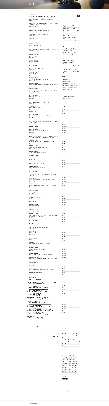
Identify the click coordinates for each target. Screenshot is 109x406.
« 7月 (65, 347)
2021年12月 (64, 228)
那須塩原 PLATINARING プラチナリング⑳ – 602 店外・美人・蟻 (42, 310)
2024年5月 (64, 166)
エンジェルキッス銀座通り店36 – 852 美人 (37, 283)
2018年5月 (64, 314)
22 (76, 341)
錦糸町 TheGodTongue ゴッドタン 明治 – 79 (38, 302)
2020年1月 (64, 276)
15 (76, 339)
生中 (66, 369)
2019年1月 (64, 302)
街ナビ (32, 4)
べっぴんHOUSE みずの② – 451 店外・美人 (38, 312)
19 (68, 341)
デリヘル (70, 357)
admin (36, 14)
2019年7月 (64, 289)
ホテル (74, 359)
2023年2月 (64, 198)
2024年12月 (64, 151)
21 (73, 341)
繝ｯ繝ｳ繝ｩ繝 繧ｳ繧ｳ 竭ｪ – (66, 81)
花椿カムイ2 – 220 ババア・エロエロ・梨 (37, 298)
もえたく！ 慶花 (65, 379)
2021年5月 (64, 242)
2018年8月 (64, 308)
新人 (69, 367)
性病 (63, 367)
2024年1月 (64, 175)
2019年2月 (64, 300)
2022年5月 (64, 217)
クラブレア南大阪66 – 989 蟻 (35, 305)
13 (70, 339)
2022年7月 (64, 213)
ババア (75, 357)
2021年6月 (64, 240)
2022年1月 (64, 225)
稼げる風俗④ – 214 (33, 280)
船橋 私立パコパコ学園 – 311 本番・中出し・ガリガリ (40, 306)
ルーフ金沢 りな (65, 378)
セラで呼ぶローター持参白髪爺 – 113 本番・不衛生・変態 (40, 299)
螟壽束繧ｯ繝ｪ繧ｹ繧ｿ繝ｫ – (66, 79)
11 (65, 339)
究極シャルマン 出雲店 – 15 (34, 301)
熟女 (63, 369)
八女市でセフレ (32, 274)
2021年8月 (64, 236)
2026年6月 (64, 113)
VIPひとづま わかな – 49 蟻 (34, 294)
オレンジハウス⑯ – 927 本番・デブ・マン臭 (38, 308)
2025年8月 (64, 134)
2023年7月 (64, 187)
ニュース (31, 325)
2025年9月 (64, 132)
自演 (63, 371)
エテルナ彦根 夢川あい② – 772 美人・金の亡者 (38, 289)
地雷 (73, 363)
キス (73, 355)
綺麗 (75, 369)
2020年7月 (64, 264)
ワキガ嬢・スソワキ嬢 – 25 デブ (35, 313)
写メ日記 (77, 361)
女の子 (63, 365)
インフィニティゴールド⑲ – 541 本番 (68, 54)
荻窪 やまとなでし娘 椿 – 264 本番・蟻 (69, 69)
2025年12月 (64, 126)
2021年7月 (64, 238)
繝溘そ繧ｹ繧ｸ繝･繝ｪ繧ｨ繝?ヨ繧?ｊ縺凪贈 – (69, 87)
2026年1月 (64, 124)
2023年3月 (64, 196)
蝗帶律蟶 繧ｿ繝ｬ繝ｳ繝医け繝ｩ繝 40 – (68, 89)
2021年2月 (64, 249)
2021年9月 (64, 234)
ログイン (63, 386)
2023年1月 (64, 200)
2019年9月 (64, 285)
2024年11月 (64, 153)
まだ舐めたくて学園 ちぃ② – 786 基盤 (69, 28)
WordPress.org (64, 393)
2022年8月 (64, 211)
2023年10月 (64, 181)
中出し (63, 361)
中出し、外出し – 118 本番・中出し (36, 295)
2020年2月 (64, 274)
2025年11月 (64, 128)
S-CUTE (33, 326)
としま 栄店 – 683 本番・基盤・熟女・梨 (69, 42)
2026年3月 (64, 120)
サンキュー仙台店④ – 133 (34, 286)
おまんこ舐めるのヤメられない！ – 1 (36, 290)
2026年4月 (64, 117)
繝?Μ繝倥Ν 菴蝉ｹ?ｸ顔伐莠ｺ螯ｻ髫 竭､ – (69, 83)
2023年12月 (64, 177)
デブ (67, 357)
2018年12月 (64, 304)
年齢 (73, 365)
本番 (75, 367)
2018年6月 (64, 312)
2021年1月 (64, 251)
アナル (66, 355)
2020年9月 (64, 259)
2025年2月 (64, 147)
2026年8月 (64, 109)
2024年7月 (64, 162)
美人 (78, 369)
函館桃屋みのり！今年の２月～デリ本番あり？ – (39, 297)
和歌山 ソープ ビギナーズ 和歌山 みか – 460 (38, 291)
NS (30, 326)
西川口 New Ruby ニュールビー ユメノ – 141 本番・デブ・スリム (42, 282)
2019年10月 (64, 283)
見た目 (69, 371)
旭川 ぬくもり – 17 (33, 316)
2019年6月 (64, 291)
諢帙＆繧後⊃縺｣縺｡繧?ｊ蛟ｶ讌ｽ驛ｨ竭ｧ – (69, 96)
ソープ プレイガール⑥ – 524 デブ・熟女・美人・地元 (40, 309)
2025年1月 (64, 149)
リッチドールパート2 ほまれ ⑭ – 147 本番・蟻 (38, 314)
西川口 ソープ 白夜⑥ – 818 (67, 50)
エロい (70, 355)
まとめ (63, 327)
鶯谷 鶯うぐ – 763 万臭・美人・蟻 (68, 48)
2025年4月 (64, 143)
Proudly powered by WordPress (34, 403)
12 (68, 339)
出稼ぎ (69, 363)
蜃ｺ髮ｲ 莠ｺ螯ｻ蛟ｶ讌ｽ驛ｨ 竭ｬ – (67, 91)
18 (65, 341)
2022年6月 (64, 215)
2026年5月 (64, 115)
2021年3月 (64, 247)
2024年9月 (64, 158)
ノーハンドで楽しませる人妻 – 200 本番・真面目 (70, 40)
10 (62, 339)
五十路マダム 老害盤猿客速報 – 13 (36, 279)
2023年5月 (64, 192)
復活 (76, 365)
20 (70, 341)
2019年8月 (64, 287)
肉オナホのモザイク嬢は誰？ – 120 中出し (69, 20)
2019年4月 (64, 295)
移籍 (69, 369)
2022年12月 (64, 202)
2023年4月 (64, 194)
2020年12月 (64, 253)
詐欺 (72, 371)
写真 (63, 363)
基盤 (76, 363)
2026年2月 (64, 122)
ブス (71, 359)
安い (67, 365)
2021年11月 (64, 230)
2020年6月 (64, 266)
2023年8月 (64, 185)
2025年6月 (64, 139)
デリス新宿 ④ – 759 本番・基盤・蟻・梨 (69, 23)
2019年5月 (64, 293)
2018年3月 (64, 319)
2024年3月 (64, 170)
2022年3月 (64, 221)
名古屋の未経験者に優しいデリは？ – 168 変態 (38, 287)
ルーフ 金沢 (64, 376)
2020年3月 (64, 272)
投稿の (64, 388)
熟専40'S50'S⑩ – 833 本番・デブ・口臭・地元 (38, 318)
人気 (73, 361)
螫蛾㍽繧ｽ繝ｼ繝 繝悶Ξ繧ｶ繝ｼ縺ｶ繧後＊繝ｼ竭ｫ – (70, 85)
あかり (35, 326)
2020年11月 (64, 255)
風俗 (75, 371)
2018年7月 (64, 310)
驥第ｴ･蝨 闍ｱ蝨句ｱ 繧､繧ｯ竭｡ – (67, 94)
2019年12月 (64, 278)
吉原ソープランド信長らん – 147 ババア (69, 52)
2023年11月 (64, 179)
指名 (66, 367)
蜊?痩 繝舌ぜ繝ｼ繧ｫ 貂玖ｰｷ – (67, 98)
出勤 (66, 363)
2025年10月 (64, 130)
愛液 (37, 326)
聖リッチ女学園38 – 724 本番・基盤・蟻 (69, 56)
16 (79, 339)
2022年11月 (64, 204)
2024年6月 (64, 164)
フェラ (63, 359)
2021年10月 (64, 232)
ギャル (77, 355)
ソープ (63, 357)
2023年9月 (64, 183)
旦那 (72, 367)
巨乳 (70, 365)
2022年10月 (64, 206)
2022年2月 (64, 223)
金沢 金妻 (63, 375)
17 (62, 341)
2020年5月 (64, 268)
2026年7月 (64, 111)
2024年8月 (64, 160)
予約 (67, 361)
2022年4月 (64, 219)
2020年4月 (64, 270)
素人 (72, 369)
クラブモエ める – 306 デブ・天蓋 (36, 317)
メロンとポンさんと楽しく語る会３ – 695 (37, 293)
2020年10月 (64, 257)
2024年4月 (64, 168)
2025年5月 (64, 141)
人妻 (70, 361)
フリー (67, 359)
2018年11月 (64, 306)
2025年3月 (64, 145)
